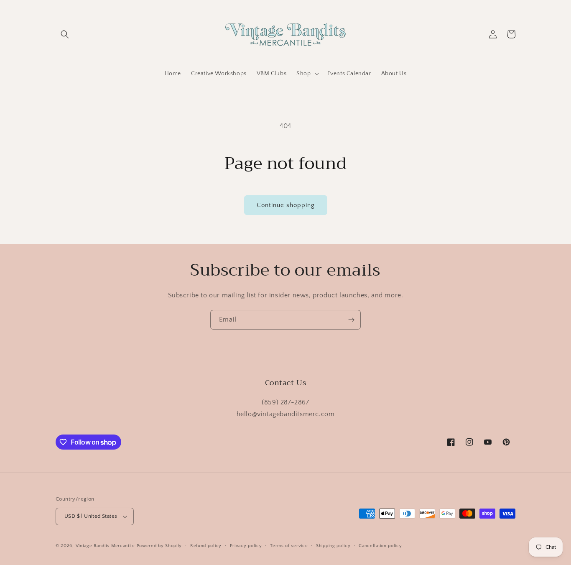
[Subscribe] (351, 320)
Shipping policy (333, 545)
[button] (65, 34)
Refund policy (206, 545)
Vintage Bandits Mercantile (105, 545)
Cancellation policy (380, 545)
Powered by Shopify (159, 545)
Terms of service (289, 545)
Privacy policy (246, 545)
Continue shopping (286, 205)
